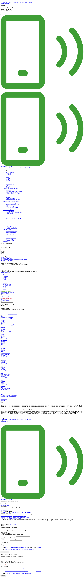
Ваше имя (3, 538)
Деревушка (8, 174)
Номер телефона (4, 542)
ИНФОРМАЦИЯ (7, 229)
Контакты (5, 241)
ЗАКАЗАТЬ (3, 575)
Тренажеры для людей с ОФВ (12, 204)
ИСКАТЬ (3, 251)
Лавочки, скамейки (10, 211)
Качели (7, 195)
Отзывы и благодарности (11, 228)
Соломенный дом (10, 184)
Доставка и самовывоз (11, 232)
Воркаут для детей (10, 206)
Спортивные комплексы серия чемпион (15, 208)
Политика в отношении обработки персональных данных (13, 516)
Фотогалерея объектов (11, 238)
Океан (7, 187)
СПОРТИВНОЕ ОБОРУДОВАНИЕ (11, 201)
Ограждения (8, 217)
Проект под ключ (10, 235)
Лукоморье (8, 173)
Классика (8, 181)
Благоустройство (4, 299)
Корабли (8, 186)
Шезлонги (8, 214)
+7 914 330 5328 (4, 90)
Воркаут (7, 205)
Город (2, 539)
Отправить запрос (5, 3)
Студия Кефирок (12, 524)
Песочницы (8, 190)
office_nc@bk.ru (4, 421)
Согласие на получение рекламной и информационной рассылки (19, 549)
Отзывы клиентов (10, 240)
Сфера (7, 179)
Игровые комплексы (5, 272)
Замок (7, 185)
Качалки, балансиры (10, 198)
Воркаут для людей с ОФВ (12, 207)
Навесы (7, 215)
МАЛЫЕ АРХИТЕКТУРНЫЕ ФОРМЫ (12, 188)
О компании (9, 226)
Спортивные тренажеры (11, 203)
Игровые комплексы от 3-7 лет (13, 193)
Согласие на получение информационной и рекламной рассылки (15, 517)
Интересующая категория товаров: (8, 537)
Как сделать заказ (10, 234)
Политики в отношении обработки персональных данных (25, 544)
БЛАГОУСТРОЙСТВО (8, 210)
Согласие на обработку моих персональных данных (16, 547)
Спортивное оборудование (7, 295)
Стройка (8, 178)
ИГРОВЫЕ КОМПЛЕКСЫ (9, 172)
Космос (7, 177)
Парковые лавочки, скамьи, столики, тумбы (15, 212)
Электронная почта (5, 541)
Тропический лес (9, 182)
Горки (7, 194)
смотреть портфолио (5, 505)
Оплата (7, 233)
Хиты (4, 223)
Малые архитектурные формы (7, 292)
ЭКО (7, 200)
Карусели (8, 197)
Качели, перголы (9, 213)
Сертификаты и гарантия (11, 227)
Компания (5, 225)
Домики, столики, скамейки (12, 192)
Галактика (8, 180)
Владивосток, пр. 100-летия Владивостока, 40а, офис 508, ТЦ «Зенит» (16, 419)
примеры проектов (5, 311)
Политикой (38, 547)
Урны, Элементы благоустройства (13, 218)
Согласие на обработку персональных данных (11, 518)
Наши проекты (6, 236)
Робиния (8, 175)
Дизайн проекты (9, 239)
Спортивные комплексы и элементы (14, 191)
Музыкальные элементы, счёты (13, 199)
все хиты (12, 314)
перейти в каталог (5, 293)
